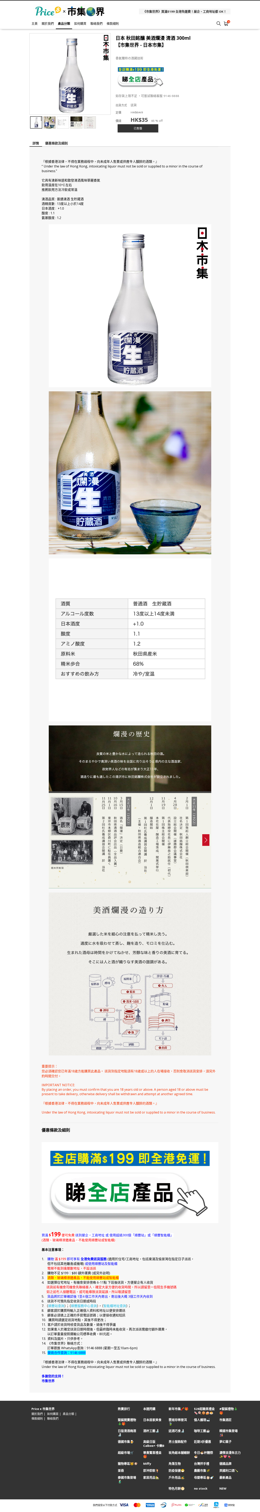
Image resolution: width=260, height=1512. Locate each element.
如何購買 (80, 23)
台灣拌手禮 (201, 1464)
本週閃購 (149, 1409)
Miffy (147, 1464)
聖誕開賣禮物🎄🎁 (127, 1422)
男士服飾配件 (178, 1442)
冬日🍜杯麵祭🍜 (203, 1454)
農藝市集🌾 (202, 1470)
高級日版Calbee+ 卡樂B (153, 1443)
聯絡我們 (96, 23)
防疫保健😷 (177, 1470)
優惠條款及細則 (56, 143)
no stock (200, 1488)
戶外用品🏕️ (177, 1477)
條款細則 (113, 23)
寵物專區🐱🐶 (128, 1464)
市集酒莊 (225, 1420)
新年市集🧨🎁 (178, 1409)
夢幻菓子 (225, 1442)
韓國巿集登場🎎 (228, 1433)
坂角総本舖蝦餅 (179, 1453)
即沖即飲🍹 (151, 1470)
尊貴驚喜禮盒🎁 (152, 1454)
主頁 (34, 23)
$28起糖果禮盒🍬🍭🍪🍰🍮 (204, 1411)
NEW (222, 1488)
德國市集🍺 (126, 1442)
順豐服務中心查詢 (84, 1306)
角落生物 (175, 1464)
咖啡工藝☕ (202, 1431)
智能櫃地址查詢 (114, 1306)
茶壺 (121, 1470)
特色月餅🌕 (177, 1488)
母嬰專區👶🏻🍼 (204, 1477)
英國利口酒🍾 (228, 1470)
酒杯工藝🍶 (151, 1431)
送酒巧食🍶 (177, 1431)
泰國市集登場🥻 (127, 1479)
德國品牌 (225, 1464)
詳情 (35, 143)
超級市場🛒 (126, 1453)
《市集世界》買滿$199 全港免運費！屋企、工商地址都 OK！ (184, 11)
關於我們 (48, 23)
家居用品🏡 (151, 1477)
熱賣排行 (124, 1409)
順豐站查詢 (56, 1306)
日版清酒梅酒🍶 (127, 1433)
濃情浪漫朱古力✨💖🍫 (230, 1454)
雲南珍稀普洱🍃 (178, 1422)
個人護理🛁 (202, 1420)
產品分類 (64, 23)
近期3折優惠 (202, 1442)
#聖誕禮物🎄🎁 (228, 1411)
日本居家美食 (152, 1420)
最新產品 (225, 1477)
